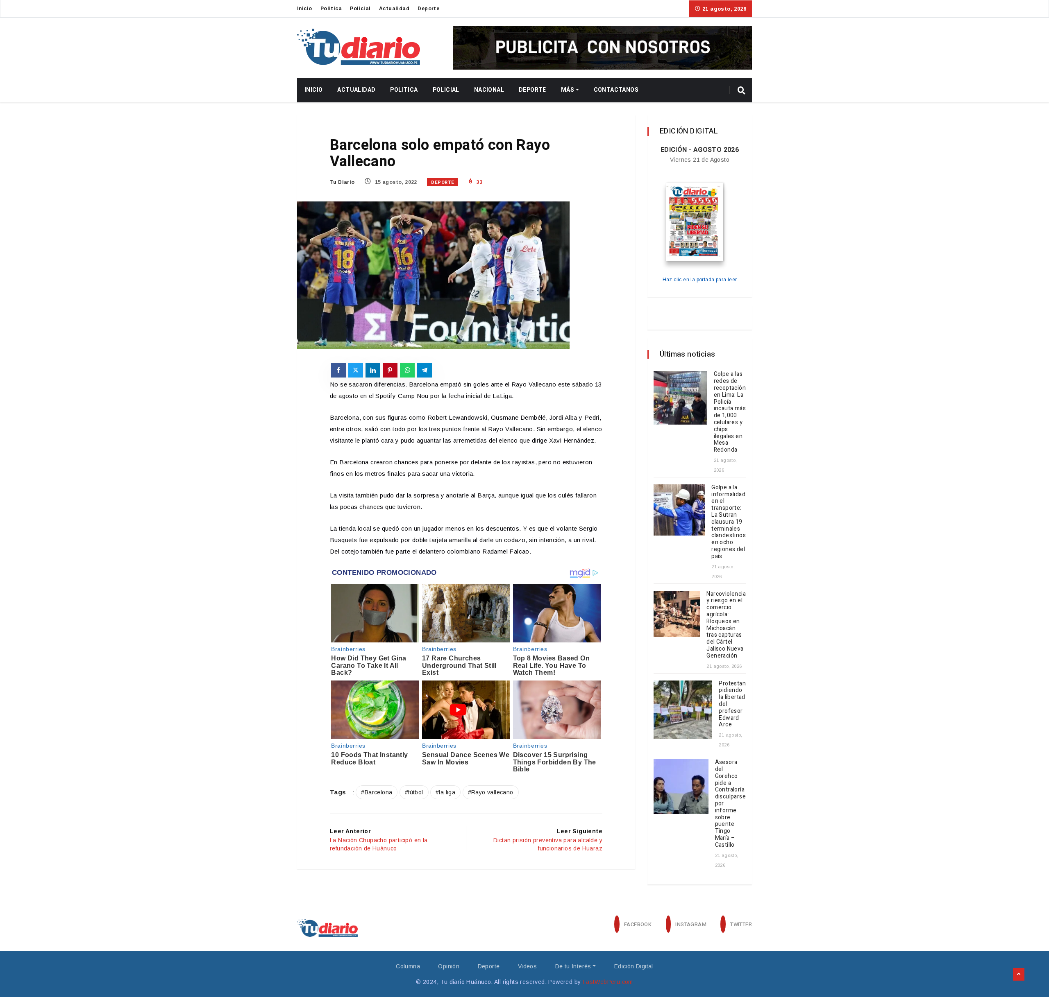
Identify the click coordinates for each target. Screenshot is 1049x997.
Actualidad (394, 8)
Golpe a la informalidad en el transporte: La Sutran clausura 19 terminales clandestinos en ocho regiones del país (728, 522)
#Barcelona (376, 792)
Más (567, 90)
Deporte (428, 8)
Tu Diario (342, 182)
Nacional (489, 90)
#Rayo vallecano (490, 792)
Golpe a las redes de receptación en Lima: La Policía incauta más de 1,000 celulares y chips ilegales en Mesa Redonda (730, 412)
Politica (331, 8)
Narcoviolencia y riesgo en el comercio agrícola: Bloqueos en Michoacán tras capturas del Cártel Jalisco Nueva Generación (726, 625)
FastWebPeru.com (608, 982)
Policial (360, 8)
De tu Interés (573, 966)
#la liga (445, 792)
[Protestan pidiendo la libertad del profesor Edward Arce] (683, 709)
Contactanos (616, 90)
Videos (527, 966)
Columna (408, 966)
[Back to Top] (1018, 974)
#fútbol (414, 792)
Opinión (448, 966)
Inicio (304, 8)
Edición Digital (633, 966)
